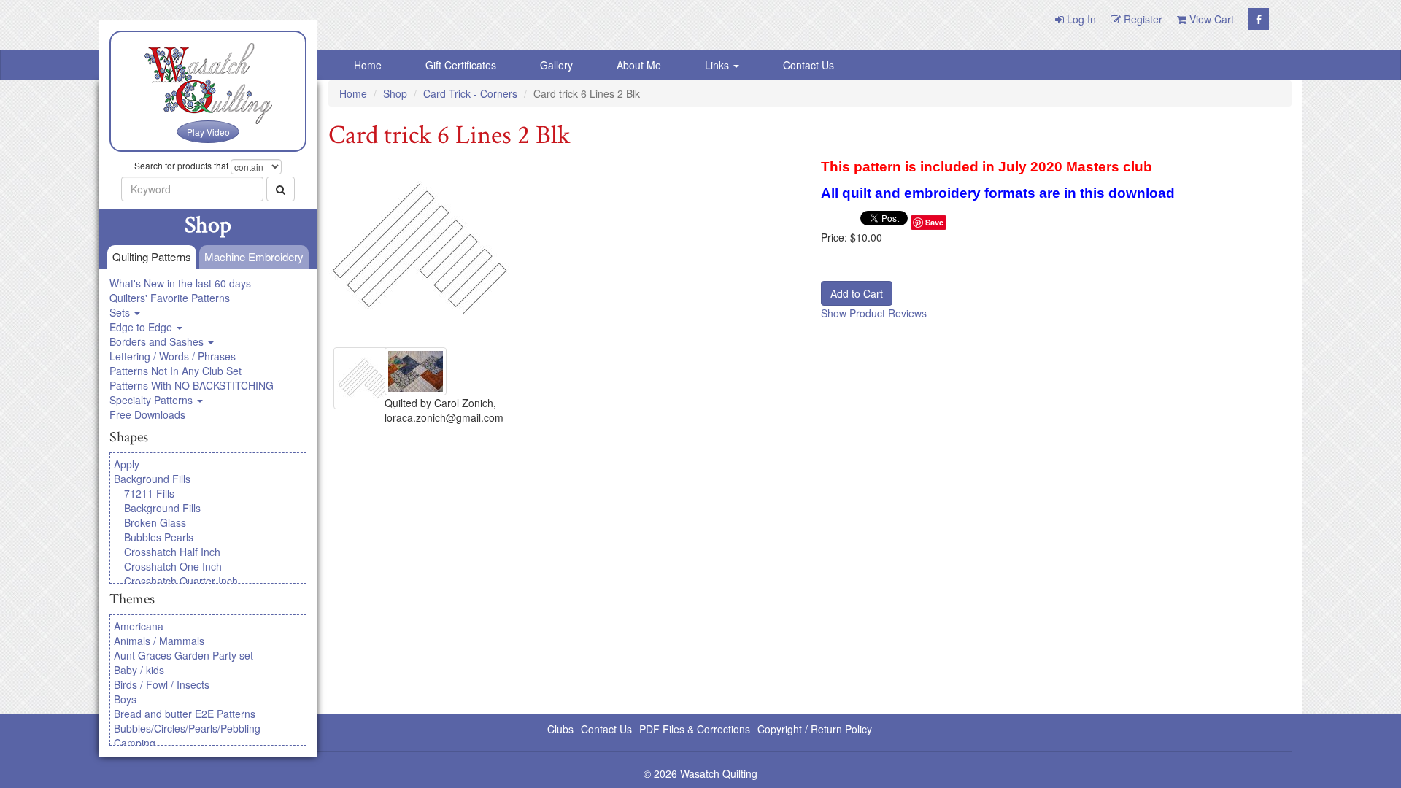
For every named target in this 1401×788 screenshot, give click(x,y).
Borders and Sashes (158, 341)
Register (1141, 19)
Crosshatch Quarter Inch (181, 580)
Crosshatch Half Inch (172, 551)
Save (934, 222)
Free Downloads (147, 414)
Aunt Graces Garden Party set (183, 655)
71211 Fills (149, 493)
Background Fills (152, 478)
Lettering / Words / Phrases (172, 356)
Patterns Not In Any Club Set (175, 370)
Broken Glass (155, 522)
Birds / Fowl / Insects (161, 684)
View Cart (1210, 19)
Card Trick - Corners (470, 93)
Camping (134, 742)
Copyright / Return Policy (814, 729)
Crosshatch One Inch (173, 566)
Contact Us (808, 65)
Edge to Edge (142, 327)
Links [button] (718, 65)
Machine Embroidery (254, 256)
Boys (125, 699)
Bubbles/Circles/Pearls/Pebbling (187, 728)
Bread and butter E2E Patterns (184, 713)
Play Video (208, 131)
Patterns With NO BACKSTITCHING (191, 385)
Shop (395, 93)
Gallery (556, 65)
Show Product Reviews (874, 313)
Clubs (560, 729)
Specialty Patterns (152, 400)
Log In (1080, 19)
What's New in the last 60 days (180, 283)
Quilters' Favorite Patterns (169, 297)
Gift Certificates (460, 65)
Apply (126, 464)
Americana (138, 626)
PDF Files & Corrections (694, 729)
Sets (121, 312)
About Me (639, 65)
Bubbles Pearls (158, 537)
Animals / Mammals (159, 640)
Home (368, 65)
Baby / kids (139, 670)
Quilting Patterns (151, 256)
